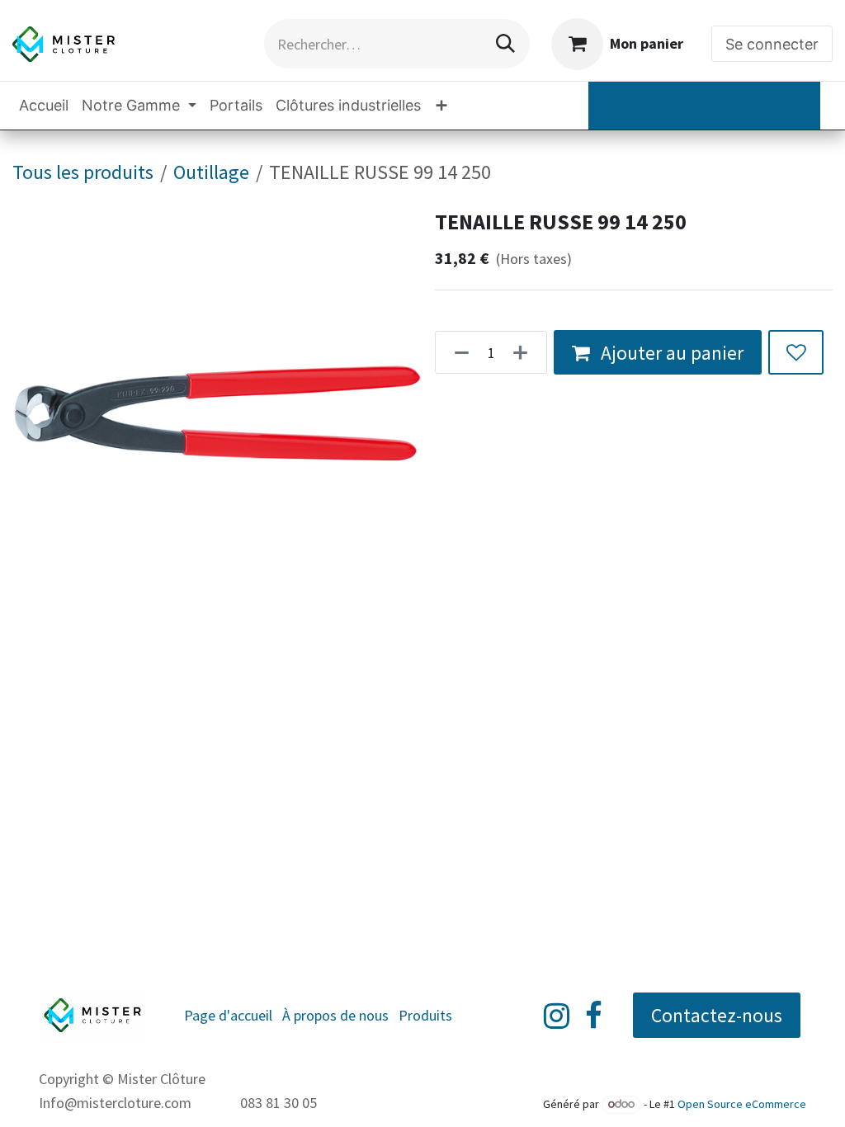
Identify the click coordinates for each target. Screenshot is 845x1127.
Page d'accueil (228, 1015)
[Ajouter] (525, 352)
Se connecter (772, 44)
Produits (425, 1015)
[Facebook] (594, 1015)
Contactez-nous (716, 1015)
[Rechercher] (505, 43)
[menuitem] (43, 105)
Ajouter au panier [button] (670, 353)
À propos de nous (335, 1015)
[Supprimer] (457, 352)
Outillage (211, 172)
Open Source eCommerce (741, 1103)
